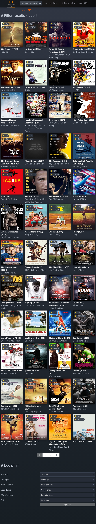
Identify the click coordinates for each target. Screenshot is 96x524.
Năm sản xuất (7, 485)
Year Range (6, 490)
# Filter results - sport (19, 15)
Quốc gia (5, 479)
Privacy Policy (68, 3)
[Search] (40, 3)
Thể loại (4, 474)
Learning (24, 10)
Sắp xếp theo (7, 495)
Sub (2, 500)
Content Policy (52, 3)
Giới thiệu (83, 3)
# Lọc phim (10, 465)
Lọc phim (67, 505)
